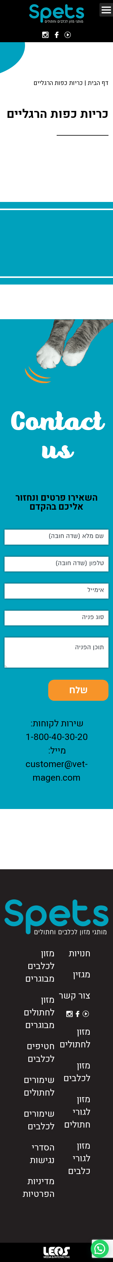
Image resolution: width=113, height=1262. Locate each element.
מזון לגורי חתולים (77, 1112)
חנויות (79, 953)
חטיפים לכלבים (41, 1053)
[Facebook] (56, 35)
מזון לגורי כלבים (79, 1158)
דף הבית (98, 83)
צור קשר (74, 995)
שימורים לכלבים (39, 1120)
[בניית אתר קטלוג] (56, 1252)
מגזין (81, 974)
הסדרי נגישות (42, 1154)
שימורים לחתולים (39, 1087)
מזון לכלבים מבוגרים (40, 966)
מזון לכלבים (76, 1072)
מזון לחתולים (74, 1038)
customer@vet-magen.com (57, 771)
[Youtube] (67, 35)
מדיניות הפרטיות (39, 1188)
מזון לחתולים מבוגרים (39, 1012)
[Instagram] (45, 35)
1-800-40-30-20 (57, 737)
